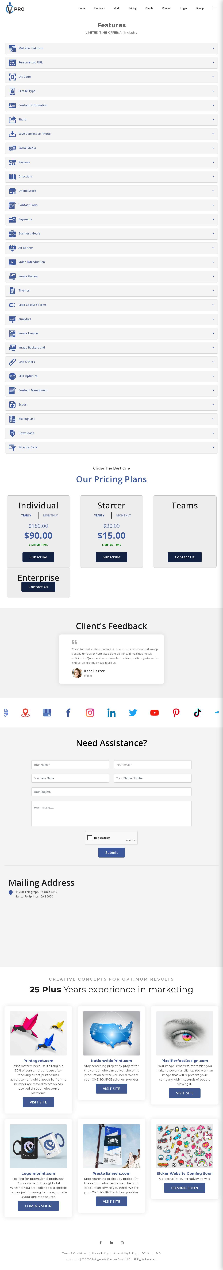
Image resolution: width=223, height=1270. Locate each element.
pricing (133, 8)
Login (183, 8)
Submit (111, 852)
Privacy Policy (100, 1253)
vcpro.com (72, 1259)
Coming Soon (38, 1206)
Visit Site (38, 1102)
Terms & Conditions (74, 1253)
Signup (200, 8)
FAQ (158, 1253)
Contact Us (185, 557)
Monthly (50, 515)
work (117, 8)
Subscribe (38, 557)
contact (167, 8)
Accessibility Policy (125, 1253)
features (99, 8)
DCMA (145, 1253)
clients (149, 8)
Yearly (26, 515)
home (82, 8)
